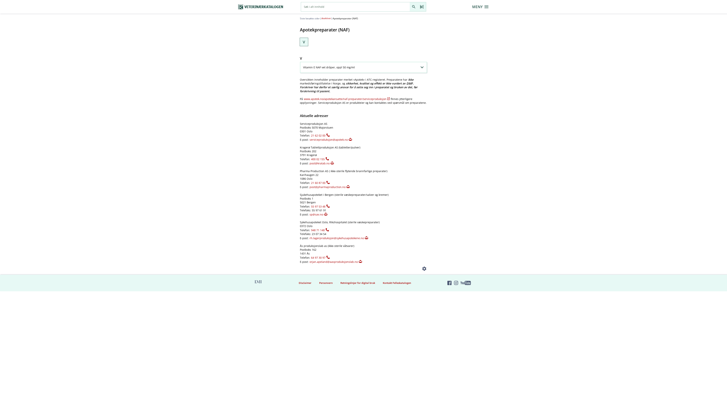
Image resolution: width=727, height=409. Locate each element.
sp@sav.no (316, 214)
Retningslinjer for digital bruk (357, 283)
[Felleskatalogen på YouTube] (465, 283)
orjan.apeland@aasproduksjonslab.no (334, 262)
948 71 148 (318, 230)
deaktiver (326, 18)
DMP (409, 83)
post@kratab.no (320, 163)
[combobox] (355, 6)
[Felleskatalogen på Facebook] (449, 283)
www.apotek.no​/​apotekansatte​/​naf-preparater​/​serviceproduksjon (345, 99)
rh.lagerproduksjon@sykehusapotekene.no (337, 238)
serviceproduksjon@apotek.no (329, 139)
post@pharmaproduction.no (328, 187)
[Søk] (414, 6)
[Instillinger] (424, 269)
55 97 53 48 (318, 206)
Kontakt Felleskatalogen (397, 283)
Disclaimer (305, 283)
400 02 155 (318, 159)
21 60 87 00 (318, 183)
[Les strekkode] (422, 6)
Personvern (326, 283)
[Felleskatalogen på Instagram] (456, 283)
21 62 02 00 (318, 135)
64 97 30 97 (318, 257)
